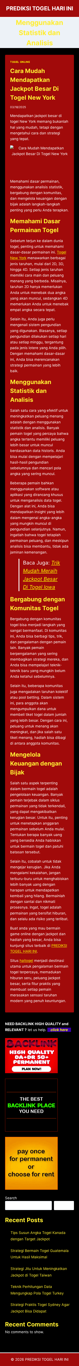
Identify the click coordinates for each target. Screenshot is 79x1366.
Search (11, 1198)
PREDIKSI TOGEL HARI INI (46, 1359)
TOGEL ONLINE (20, 61)
